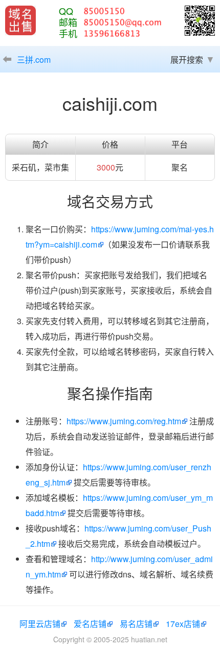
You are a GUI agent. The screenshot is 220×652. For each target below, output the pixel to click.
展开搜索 (186, 59)
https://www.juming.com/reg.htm (124, 421)
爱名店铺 (90, 624)
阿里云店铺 (39, 624)
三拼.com (34, 59)
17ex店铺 (183, 624)
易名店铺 (136, 624)
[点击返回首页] (20, 20)
